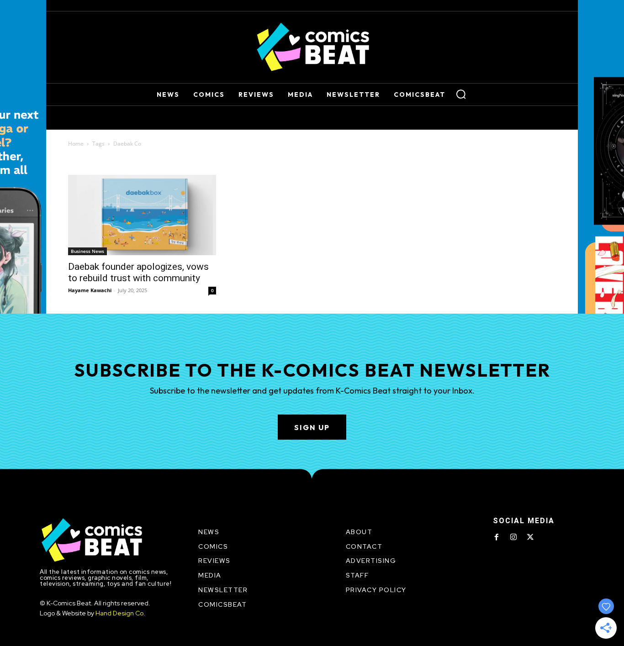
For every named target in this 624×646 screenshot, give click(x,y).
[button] (461, 94)
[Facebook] (496, 537)
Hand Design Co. (120, 613)
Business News (87, 251)
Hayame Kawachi (89, 290)
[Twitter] (530, 537)
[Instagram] (513, 537)
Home (76, 143)
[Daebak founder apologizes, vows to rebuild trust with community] (142, 215)
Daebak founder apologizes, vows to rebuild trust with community (138, 272)
